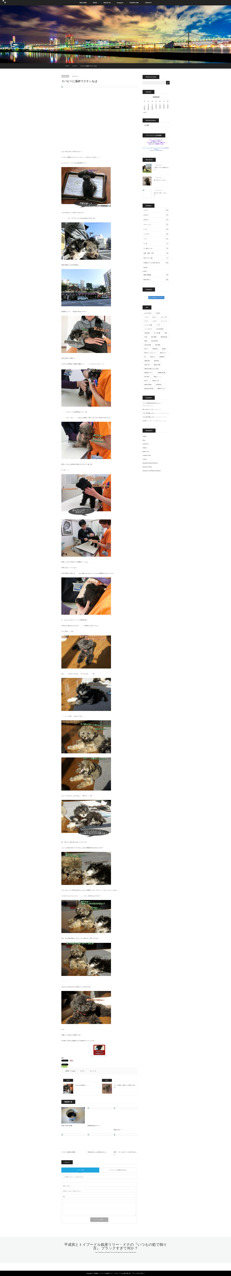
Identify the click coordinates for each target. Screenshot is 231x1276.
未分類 (145, 267)
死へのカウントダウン (160, 180)
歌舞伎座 (161, 356)
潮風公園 (147, 360)
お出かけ (155, 215)
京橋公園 (147, 333)
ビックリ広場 (148, 325)
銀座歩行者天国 (148, 388)
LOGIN (145, 459)
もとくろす (164, 317)
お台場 (158, 313)
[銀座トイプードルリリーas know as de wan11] (86, 668)
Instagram (120, 2)
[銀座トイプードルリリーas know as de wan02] (86, 207)
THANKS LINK (134, 2)
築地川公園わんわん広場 (151, 368)
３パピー (65, 76)
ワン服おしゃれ (155, 248)
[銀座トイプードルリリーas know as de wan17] (86, 975)
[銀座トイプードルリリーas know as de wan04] (86, 352)
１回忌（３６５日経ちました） (161, 168)
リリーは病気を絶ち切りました (151, 403)
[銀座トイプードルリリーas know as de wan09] (86, 614)
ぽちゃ (154, 317)
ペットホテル (148, 329)
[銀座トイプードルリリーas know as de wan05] (86, 406)
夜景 (145, 341)
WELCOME (83, 2)
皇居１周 (147, 364)
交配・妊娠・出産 (155, 253)
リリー (155, 239)
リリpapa (72, 1071)
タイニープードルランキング (99, 1056)
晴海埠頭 (155, 349)
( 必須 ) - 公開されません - (72, 1191)
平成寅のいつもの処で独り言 (155, 262)
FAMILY (145, 448)
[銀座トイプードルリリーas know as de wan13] (86, 753)
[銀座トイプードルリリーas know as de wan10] (86, 306)
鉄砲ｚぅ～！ (157, 376)
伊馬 (165, 333)
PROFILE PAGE (147, 467)
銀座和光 (158, 384)
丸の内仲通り (160, 329)
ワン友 (155, 243)
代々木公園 (157, 333)
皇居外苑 (156, 360)
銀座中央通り (148, 384)
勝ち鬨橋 (153, 337)
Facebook (111, 1266)
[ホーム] (62, 64)
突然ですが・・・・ (120, 1130)
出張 (145, 337)
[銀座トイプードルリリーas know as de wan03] (86, 259)
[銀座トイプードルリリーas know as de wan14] (86, 790)
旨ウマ (146, 349)
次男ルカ (152, 356)
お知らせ (155, 219)
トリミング (164, 321)
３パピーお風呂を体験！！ (69, 1152)
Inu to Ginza (147, 313)
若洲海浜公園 (161, 372)
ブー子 (158, 325)
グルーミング (155, 224)
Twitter (107, 1266)
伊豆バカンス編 (155, 258)
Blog (144, 440)
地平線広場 (164, 337)
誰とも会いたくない (148, 409)
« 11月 (144, 112)
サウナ (146, 321)
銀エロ (146, 380)
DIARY (95, 2)
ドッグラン (155, 234)
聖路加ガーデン (148, 372)
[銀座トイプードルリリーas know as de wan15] (86, 836)
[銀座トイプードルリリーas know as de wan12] (86, 710)
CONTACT (148, 2)
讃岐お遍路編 (155, 275)
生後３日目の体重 (66, 1125)
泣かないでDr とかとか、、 (160, 194)
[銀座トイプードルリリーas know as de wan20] (86, 1023)
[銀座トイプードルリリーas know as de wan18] (86, 932)
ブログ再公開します (148, 413)
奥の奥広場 (154, 341)
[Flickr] (117, 1266)
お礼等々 (145, 420)
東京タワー (163, 353)
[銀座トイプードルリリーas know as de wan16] (86, 884)
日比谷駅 (157, 345)
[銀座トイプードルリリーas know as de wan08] (86, 556)
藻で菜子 (147, 376)
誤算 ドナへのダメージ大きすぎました (125, 1153)
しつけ (155, 229)
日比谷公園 (147, 345)
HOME (144, 436)
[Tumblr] (120, 1266)
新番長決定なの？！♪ (94, 1125)
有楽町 (164, 349)
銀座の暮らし (155, 279)
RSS (123, 1266)
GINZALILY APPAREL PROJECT (152, 470)
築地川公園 (157, 364)
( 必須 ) (66, 1185)
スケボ (154, 321)
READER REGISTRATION (150, 463)
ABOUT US (107, 2)
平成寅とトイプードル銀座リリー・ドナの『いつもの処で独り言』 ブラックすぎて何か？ (115, 1246)
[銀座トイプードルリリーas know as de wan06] (86, 458)
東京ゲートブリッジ (150, 353)
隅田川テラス (161, 388)
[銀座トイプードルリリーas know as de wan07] (86, 515)
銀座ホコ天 (156, 380)
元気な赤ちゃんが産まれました (97, 1152)
